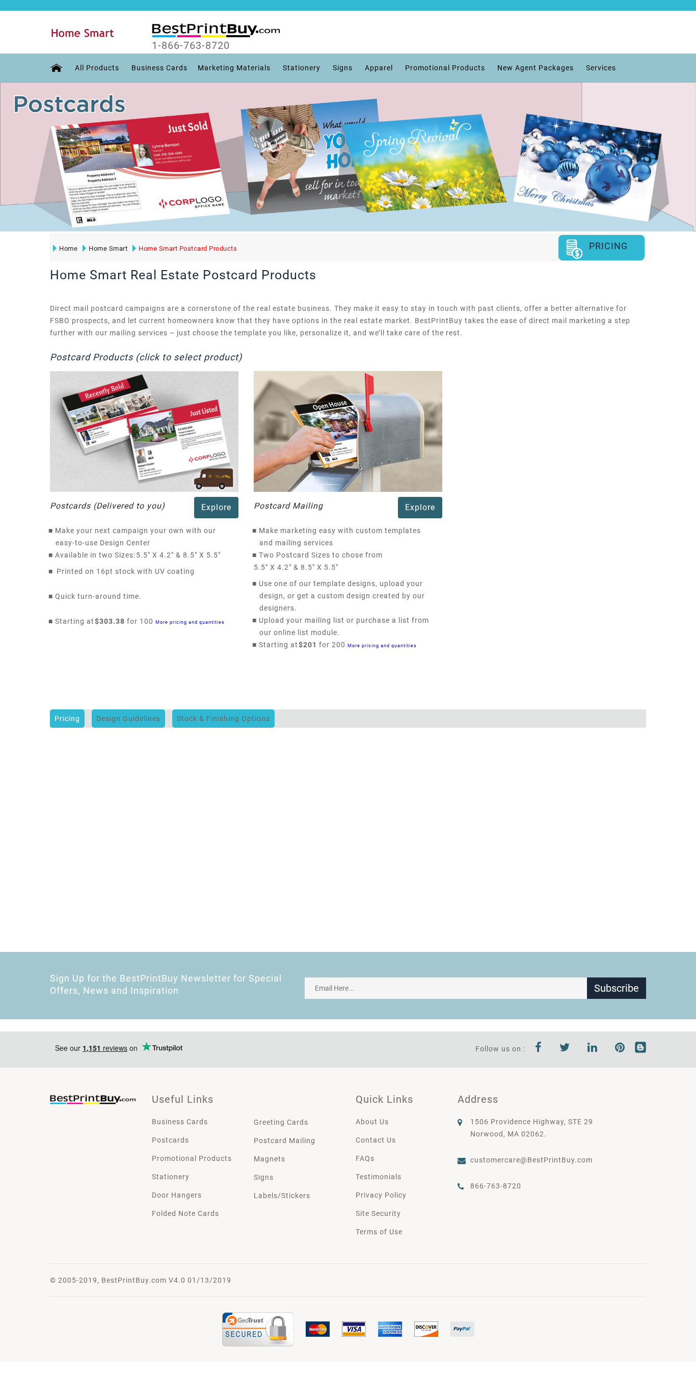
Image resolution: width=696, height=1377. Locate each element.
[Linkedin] (592, 1049)
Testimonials (378, 1177)
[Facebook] (538, 1049)
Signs (343, 68)
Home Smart (108, 248)
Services (601, 68)
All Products (97, 68)
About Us (372, 1122)
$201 (310, 645)
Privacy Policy (381, 1195)
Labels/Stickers (282, 1195)
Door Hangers (177, 1195)
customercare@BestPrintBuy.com (531, 1160)
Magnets (269, 1159)
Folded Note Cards (185, 1213)
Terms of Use (379, 1232)
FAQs (365, 1158)
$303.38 (112, 621)
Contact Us (376, 1140)
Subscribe (616, 988)
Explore (216, 507)
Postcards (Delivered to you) (107, 506)
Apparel (379, 68)
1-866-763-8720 (191, 45)
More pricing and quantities (190, 622)
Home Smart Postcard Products (188, 248)
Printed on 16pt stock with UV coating (126, 571)
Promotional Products (445, 68)
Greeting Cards (281, 1122)
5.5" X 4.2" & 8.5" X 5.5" (181, 555)
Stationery (301, 68)
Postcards (170, 1140)
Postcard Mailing (288, 506)
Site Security (378, 1213)
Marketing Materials (234, 68)
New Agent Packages (535, 68)
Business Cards (159, 68)
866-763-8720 (495, 1186)
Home (68, 248)
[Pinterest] (620, 1049)
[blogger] (640, 1049)
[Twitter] (565, 1049)
